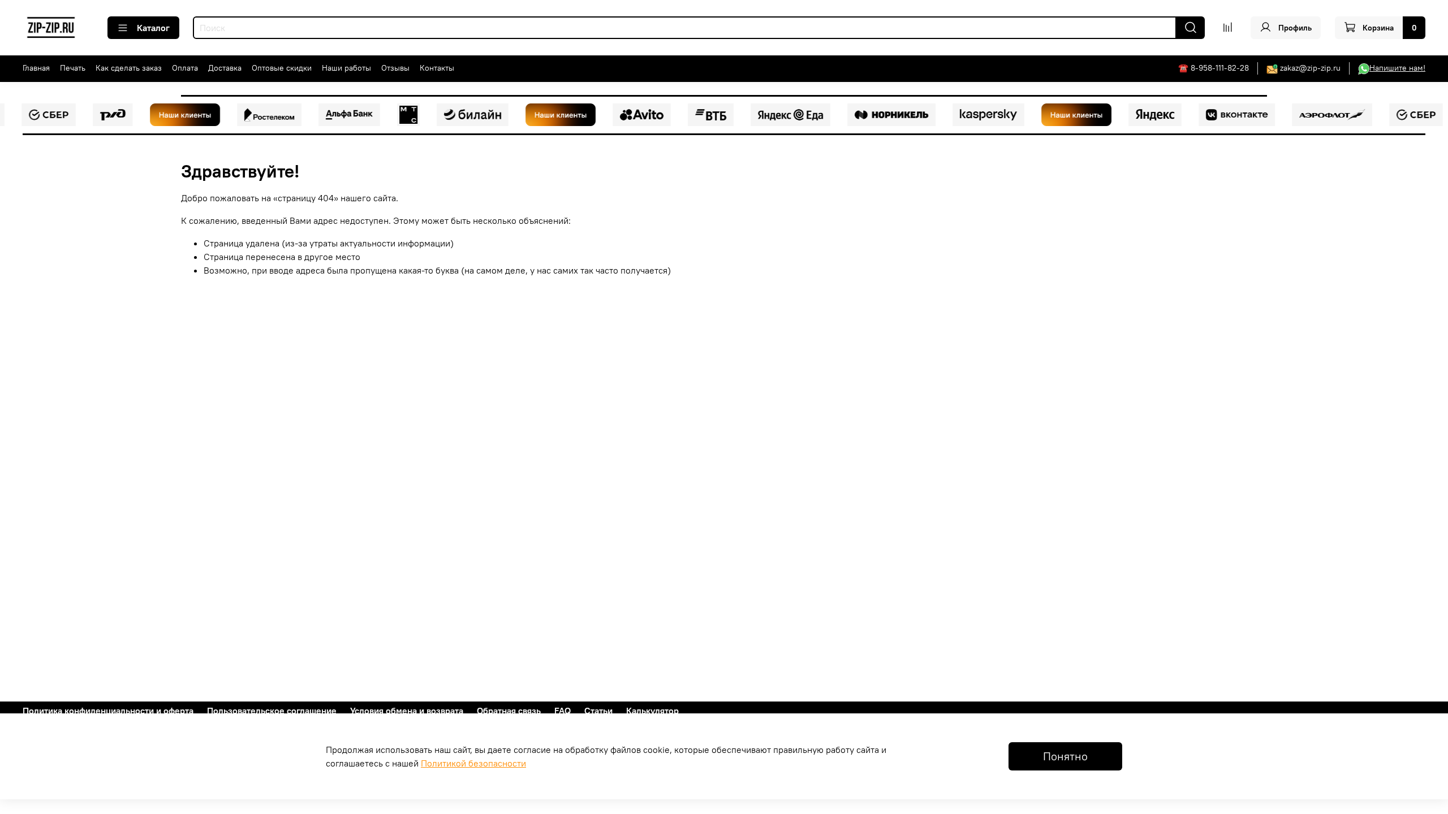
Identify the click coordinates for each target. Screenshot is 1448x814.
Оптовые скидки (282, 68)
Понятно (1065, 756)
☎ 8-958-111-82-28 (1213, 68)
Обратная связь (509, 710)
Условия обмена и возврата (406, 710)
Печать (72, 68)
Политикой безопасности (473, 763)
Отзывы (395, 68)
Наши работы (346, 68)
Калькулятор (652, 710)
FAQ (562, 710)
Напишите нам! (1397, 68)
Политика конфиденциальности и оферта (108, 710)
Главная (36, 68)
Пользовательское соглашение (272, 710)
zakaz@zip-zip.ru (1310, 68)
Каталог (153, 27)
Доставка (225, 68)
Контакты (437, 68)
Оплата (185, 68)
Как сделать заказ (129, 68)
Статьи (598, 710)
